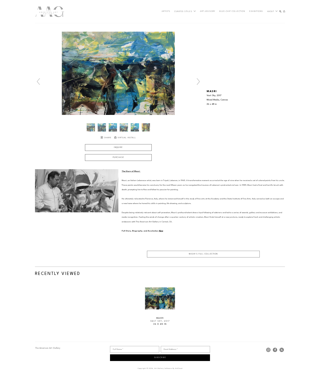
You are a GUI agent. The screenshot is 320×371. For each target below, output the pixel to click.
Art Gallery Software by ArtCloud (168, 368)
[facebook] (275, 350)
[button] (185, 11)
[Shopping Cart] (284, 11)
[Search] (280, 11)
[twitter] (282, 350)
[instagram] (268, 350)
